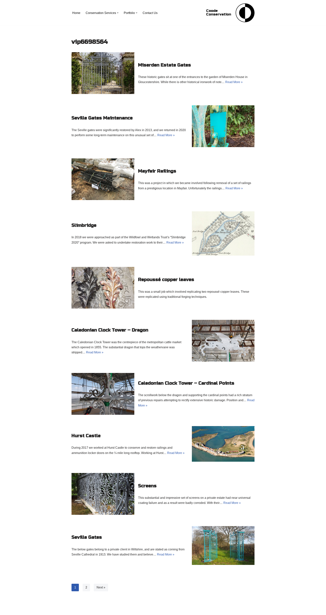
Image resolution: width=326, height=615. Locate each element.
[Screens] (103, 494)
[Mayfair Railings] (103, 179)
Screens (147, 486)
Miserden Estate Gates (164, 65)
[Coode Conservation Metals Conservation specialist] (245, 12)
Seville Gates (87, 537)
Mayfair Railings (157, 171)
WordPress (105, 610)
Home (76, 13)
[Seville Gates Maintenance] (223, 126)
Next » (101, 587)
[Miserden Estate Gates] (103, 73)
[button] (117, 13)
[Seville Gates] (223, 545)
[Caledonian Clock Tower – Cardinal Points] (103, 394)
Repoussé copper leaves (166, 279)
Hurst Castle (86, 436)
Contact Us (150, 13)
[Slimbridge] (223, 233)
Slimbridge (84, 225)
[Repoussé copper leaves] (103, 288)
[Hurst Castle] (223, 444)
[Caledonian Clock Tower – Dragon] (223, 341)
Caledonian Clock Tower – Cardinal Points (186, 383)
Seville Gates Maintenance (102, 118)
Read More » (234, 82)
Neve (75, 610)
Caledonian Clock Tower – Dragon (110, 330)
